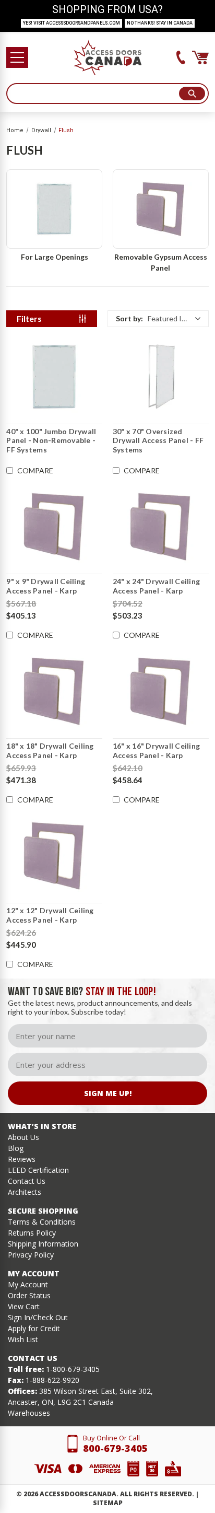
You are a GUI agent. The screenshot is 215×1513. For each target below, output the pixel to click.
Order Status (29, 1295)
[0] (200, 57)
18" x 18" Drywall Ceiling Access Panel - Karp (49, 750)
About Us (23, 1137)
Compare (35, 470)
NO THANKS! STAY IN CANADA (160, 23)
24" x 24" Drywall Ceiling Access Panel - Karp (156, 586)
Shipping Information (43, 1244)
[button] (158, 318)
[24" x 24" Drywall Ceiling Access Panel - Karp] (161, 526)
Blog (15, 1148)
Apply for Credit (34, 1328)
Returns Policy (32, 1233)
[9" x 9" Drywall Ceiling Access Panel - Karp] (54, 526)
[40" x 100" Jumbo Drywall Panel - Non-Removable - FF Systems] (54, 376)
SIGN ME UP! (108, 1093)
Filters (29, 318)
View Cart (24, 1306)
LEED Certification (38, 1170)
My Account (28, 1284)
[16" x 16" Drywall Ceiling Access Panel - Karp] (161, 691)
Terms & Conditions (42, 1222)
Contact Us (26, 1181)
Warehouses (29, 1413)
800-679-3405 (115, 1448)
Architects (24, 1192)
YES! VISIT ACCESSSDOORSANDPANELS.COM (71, 23)
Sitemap (108, 1502)
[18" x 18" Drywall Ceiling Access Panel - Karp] (54, 691)
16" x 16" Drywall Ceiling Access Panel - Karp (156, 750)
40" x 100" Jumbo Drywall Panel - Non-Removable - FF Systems (51, 440)
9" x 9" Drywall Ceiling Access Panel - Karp (45, 586)
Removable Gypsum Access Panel (160, 262)
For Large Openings (54, 256)
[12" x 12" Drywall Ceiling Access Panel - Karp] (54, 856)
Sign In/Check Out (38, 1317)
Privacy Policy (31, 1255)
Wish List (23, 1339)
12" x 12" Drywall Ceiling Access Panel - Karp (49, 915)
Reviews (21, 1159)
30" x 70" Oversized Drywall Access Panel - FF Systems (158, 440)
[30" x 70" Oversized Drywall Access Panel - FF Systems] (161, 376)
